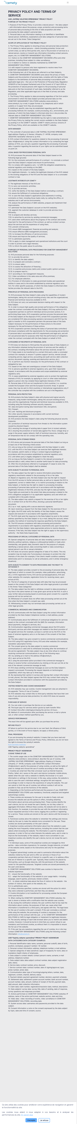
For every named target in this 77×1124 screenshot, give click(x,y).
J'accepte (31, 1120)
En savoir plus (27, 1115)
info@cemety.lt (23, 934)
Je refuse (44, 1120)
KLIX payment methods (17, 745)
